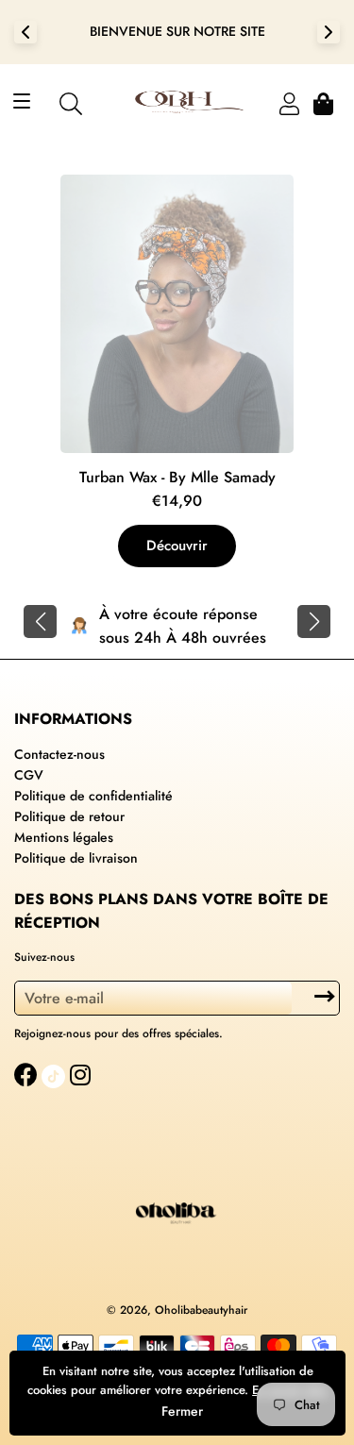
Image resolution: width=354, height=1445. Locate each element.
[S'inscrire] (325, 996)
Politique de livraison (76, 858)
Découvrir (177, 545)
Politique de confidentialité (93, 795)
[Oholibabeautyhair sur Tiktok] (56, 1075)
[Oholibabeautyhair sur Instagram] (82, 1075)
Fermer (182, 1411)
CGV (28, 774)
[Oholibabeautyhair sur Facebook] (28, 1075)
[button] (40, 621)
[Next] (328, 32)
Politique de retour (69, 816)
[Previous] (25, 32)
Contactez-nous (59, 754)
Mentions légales (63, 837)
